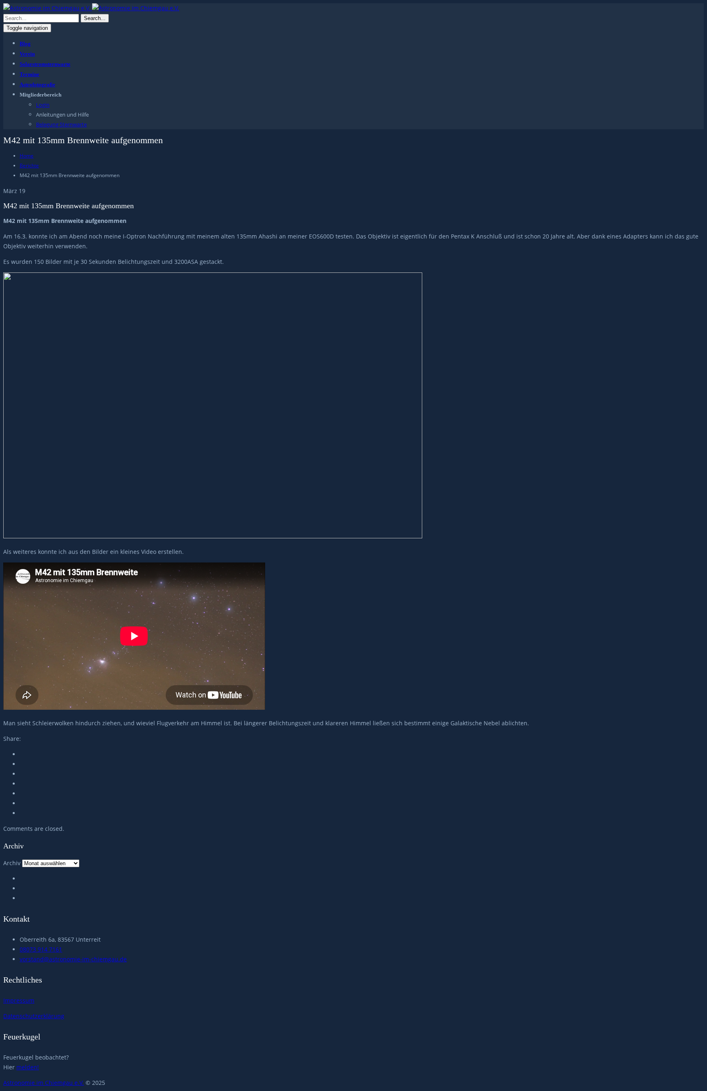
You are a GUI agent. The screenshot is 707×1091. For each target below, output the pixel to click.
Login (43, 104)
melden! (27, 1067)
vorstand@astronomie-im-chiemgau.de (73, 959)
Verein (27, 54)
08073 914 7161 (41, 949)
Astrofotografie (37, 84)
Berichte (29, 165)
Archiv (11, 863)
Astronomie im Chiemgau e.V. (43, 1083)
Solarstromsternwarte (45, 64)
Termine (29, 74)
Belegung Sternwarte (61, 124)
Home (27, 155)
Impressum (18, 1000)
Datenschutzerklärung (33, 1016)
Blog (25, 43)
